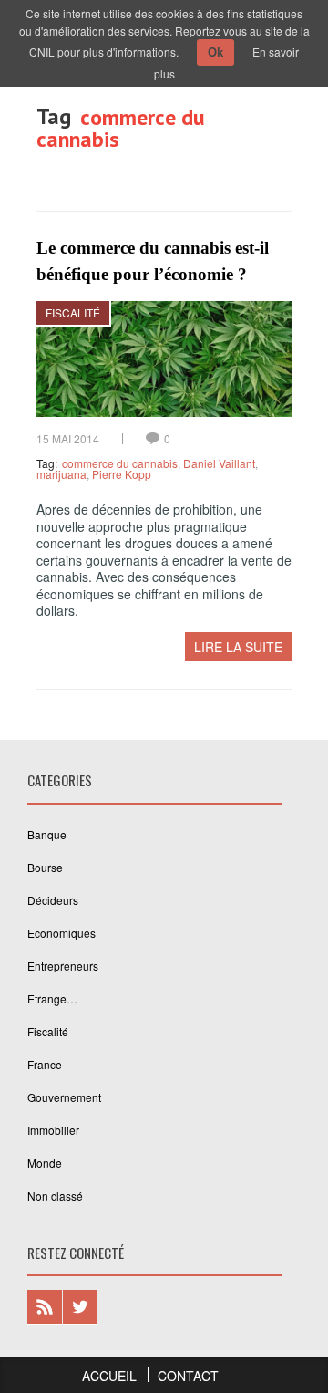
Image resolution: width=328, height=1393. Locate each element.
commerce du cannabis (120, 463)
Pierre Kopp (121, 474)
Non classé (55, 1195)
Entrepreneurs (62, 965)
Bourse (45, 867)
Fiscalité (73, 312)
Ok (215, 52)
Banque (47, 834)
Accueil (109, 1376)
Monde (44, 1162)
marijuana (61, 474)
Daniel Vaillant (219, 463)
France (44, 1064)
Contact (188, 1376)
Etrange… (52, 998)
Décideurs (52, 900)
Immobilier (53, 1130)
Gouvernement (64, 1097)
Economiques (61, 933)
